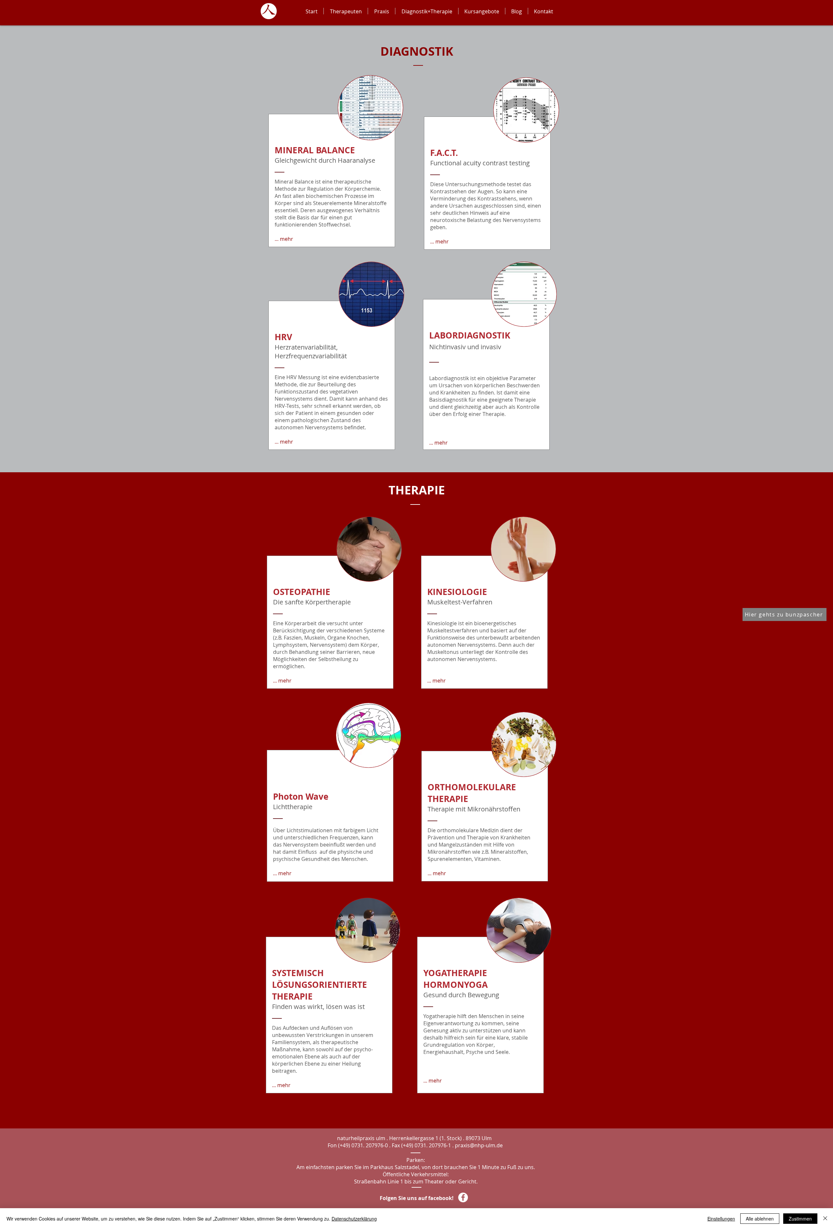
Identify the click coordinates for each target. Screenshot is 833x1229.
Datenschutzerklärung (354, 1218)
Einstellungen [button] (721, 1218)
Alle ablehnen (760, 1218)
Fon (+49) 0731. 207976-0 (358, 1145)
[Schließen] (825, 1218)
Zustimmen (800, 1218)
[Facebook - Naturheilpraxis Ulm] (463, 1197)
